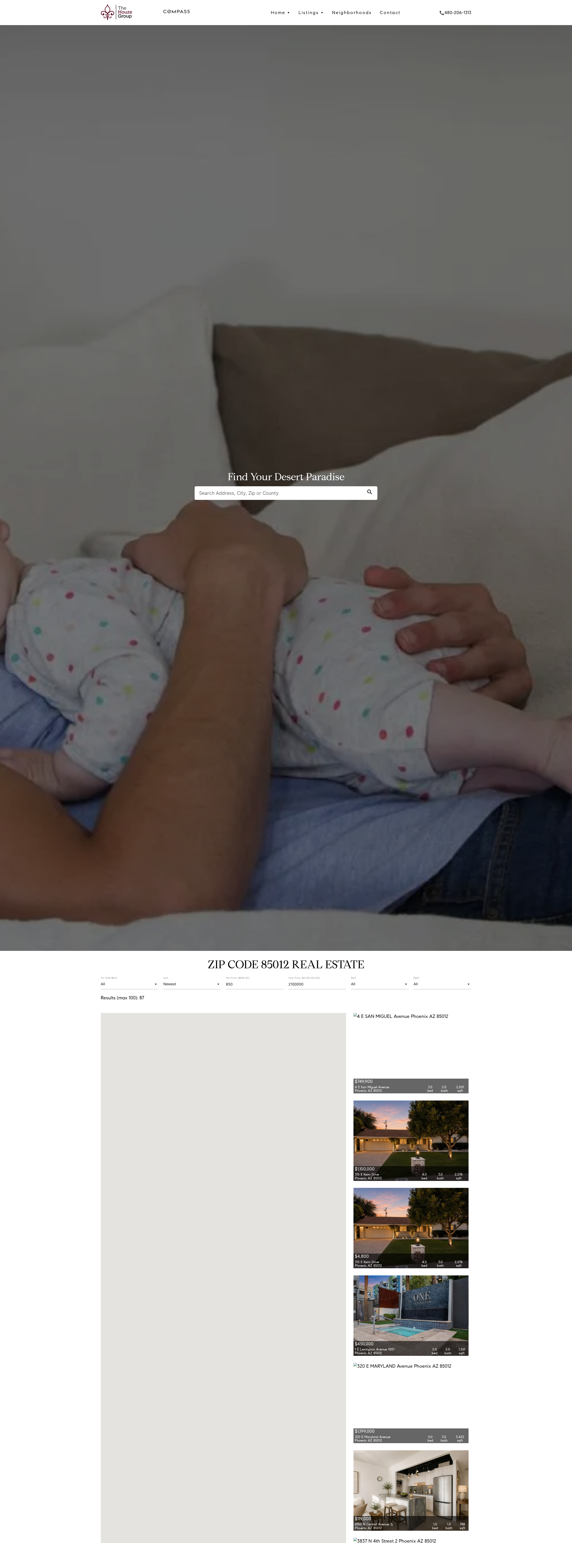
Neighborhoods (352, 12)
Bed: (353, 977)
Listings (311, 12)
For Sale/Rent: (109, 977)
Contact (390, 12)
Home (280, 12)
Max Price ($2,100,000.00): (304, 977)
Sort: (165, 977)
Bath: (417, 977)
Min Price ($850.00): (238, 977)
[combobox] (129, 984)
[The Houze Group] (116, 21)
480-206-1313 (455, 12)
